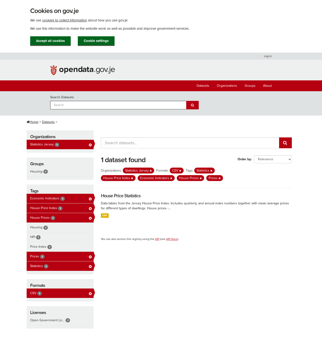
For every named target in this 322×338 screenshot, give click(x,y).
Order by (244, 159)
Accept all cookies (50, 41)
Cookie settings (96, 41)
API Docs (172, 239)
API (157, 239)
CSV (104, 215)
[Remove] (151, 170)
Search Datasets (62, 97)
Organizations (227, 86)
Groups (250, 86)
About (267, 86)
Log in (268, 56)
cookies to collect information (64, 20)
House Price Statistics (120, 196)
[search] (285, 142)
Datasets (203, 86)
